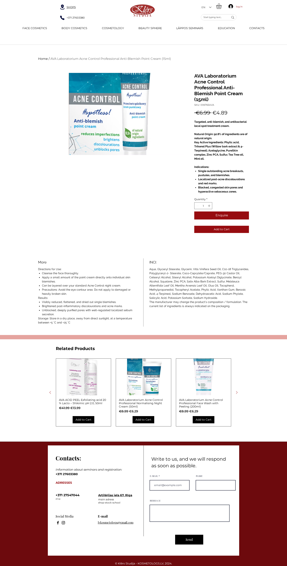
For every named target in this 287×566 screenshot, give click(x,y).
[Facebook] (58, 522)
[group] (143, 392)
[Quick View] (83, 377)
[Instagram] (63, 522)
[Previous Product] (50, 392)
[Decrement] (197, 205)
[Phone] (62, 17)
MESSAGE (155, 500)
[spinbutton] (203, 205)
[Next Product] (236, 392)
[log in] (230, 6)
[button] (222, 6)
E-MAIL (154, 476)
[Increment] (209, 205)
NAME (199, 476)
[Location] (62, 7)
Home (43, 59)
